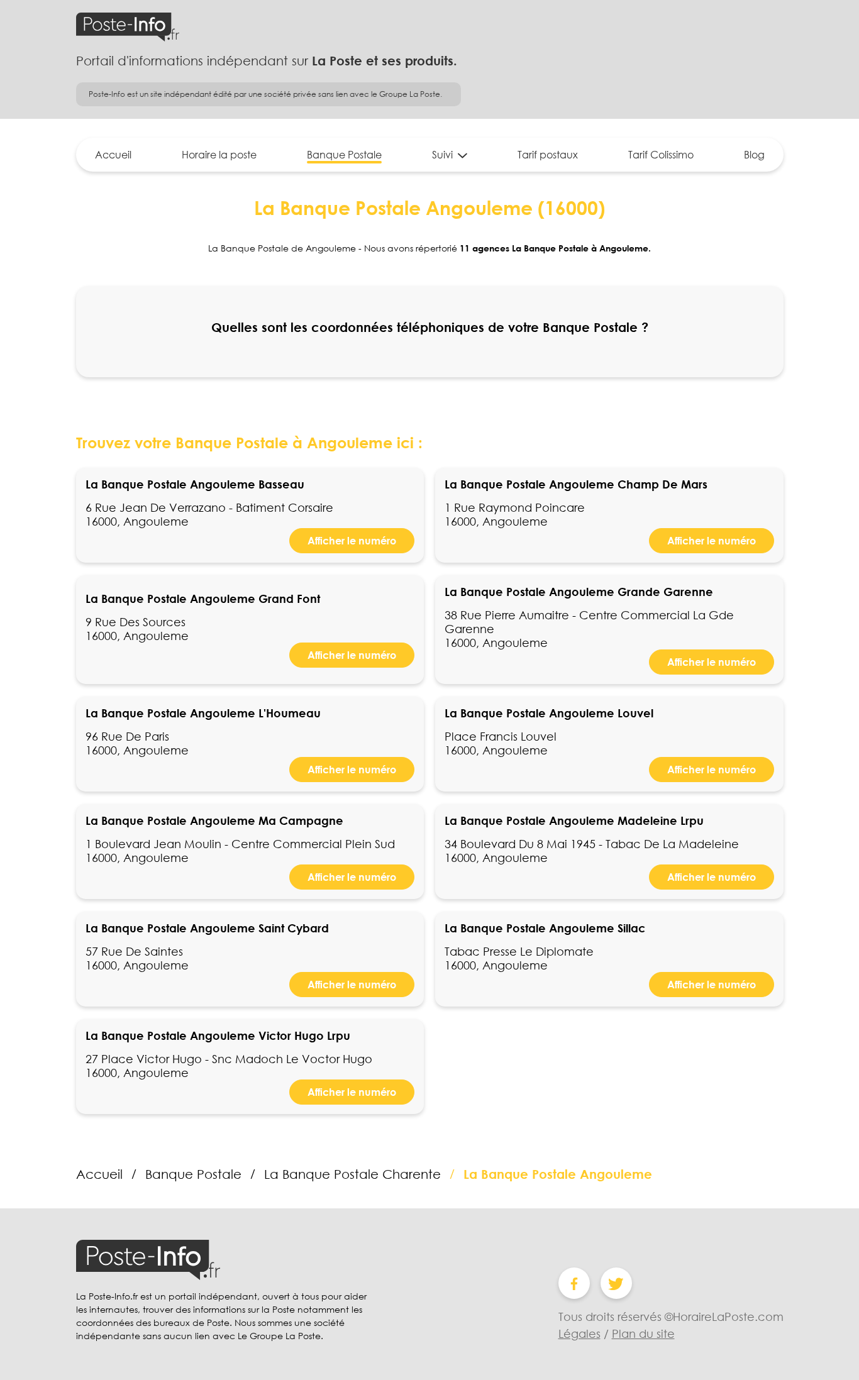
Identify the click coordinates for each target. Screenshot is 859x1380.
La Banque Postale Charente (352, 1173)
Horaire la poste (219, 154)
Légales (579, 1333)
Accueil (113, 154)
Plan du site (643, 1333)
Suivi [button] (442, 154)
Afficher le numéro (352, 540)
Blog (754, 154)
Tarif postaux (548, 154)
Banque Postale (344, 154)
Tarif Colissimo (661, 154)
